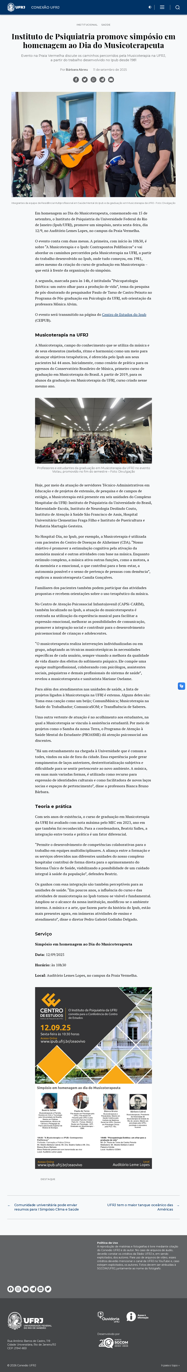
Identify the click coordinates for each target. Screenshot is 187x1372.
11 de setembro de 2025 (110, 69)
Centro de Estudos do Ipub (124, 314)
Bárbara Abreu (77, 69)
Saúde (105, 24)
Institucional (87, 24)
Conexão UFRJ (26, 1365)
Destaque (48, 1179)
